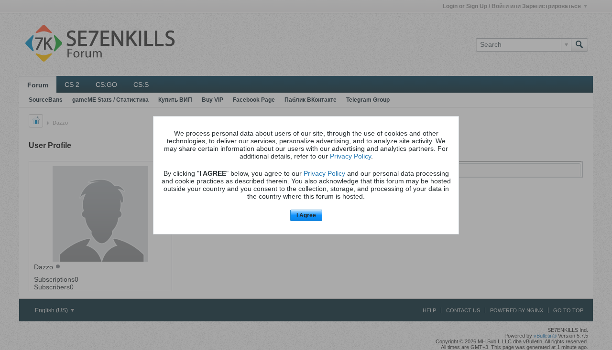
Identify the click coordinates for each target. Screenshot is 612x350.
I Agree (306, 215)
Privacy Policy (350, 156)
